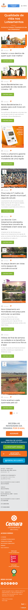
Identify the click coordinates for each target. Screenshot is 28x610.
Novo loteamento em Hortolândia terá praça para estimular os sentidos (13, 311)
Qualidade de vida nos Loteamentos (13, 392)
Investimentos (13, 185)
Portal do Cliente (14, 6)
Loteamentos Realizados (8, 539)
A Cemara (3, 537)
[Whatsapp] (10, 583)
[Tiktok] (13, 583)
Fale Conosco (5, 547)
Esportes (19, 301)
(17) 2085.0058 (5, 504)
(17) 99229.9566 (5, 507)
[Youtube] (5, 583)
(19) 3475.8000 (5, 484)
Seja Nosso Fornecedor (7, 543)
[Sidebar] (2, 185)
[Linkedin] (16, 583)
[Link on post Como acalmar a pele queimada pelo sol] (14, 378)
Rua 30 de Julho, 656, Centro (8, 470)
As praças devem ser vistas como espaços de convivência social (13, 266)
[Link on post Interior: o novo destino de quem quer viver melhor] (14, 41)
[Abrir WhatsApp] (24, 606)
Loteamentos (12, 77)
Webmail (3, 545)
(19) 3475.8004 (5, 489)
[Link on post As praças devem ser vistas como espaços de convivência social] (14, 252)
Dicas (4, 45)
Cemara (6, 50)
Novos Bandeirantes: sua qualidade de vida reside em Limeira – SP (13, 86)
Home (13, 25)
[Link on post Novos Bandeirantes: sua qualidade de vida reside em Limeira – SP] (14, 72)
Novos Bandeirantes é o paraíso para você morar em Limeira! (13, 107)
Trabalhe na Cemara (6, 541)
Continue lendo (7, 61)
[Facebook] (8, 583)
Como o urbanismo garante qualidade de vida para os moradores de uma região (13, 156)
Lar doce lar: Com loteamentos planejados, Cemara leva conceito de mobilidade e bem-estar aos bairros (13, 224)
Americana (15, 256)
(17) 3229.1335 (4, 500)
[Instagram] (2, 583)
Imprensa (5, 185)
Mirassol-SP (4, 495)
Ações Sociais (7, 256)
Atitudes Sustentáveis (9, 301)
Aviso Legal (4, 600)
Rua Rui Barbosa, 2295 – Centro (9, 494)
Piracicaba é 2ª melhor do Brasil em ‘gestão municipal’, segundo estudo (13, 195)
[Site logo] (3, 5)
